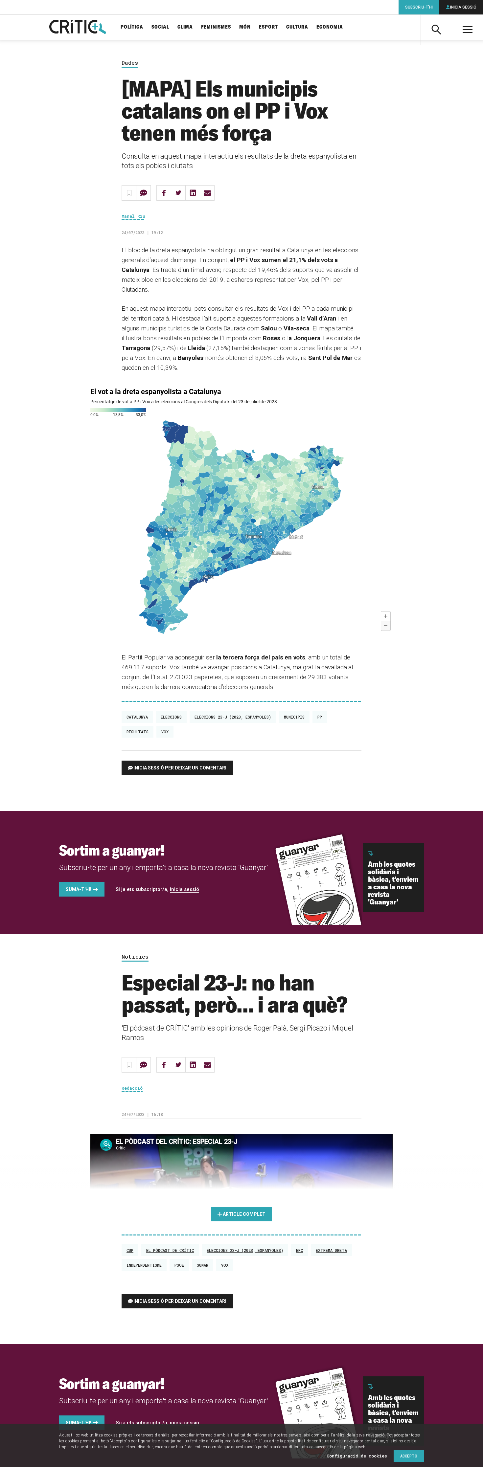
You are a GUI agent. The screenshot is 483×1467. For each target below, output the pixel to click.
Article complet (244, 1214)
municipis (294, 717)
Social (160, 27)
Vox (165, 731)
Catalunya (137, 717)
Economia (329, 27)
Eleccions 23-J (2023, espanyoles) (233, 717)
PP (319, 717)
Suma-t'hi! (78, 889)
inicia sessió (184, 889)
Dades (130, 62)
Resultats (137, 731)
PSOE (179, 1265)
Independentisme (144, 1265)
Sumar (202, 1265)
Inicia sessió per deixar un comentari (179, 767)
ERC (299, 1250)
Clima (185, 27)
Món (245, 27)
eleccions (171, 717)
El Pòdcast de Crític (170, 1250)
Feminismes (216, 27)
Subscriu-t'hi (419, 7)
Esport (268, 27)
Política (132, 27)
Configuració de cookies (357, 1455)
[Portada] (77, 27)
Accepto (408, 1455)
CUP (129, 1250)
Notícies (135, 956)
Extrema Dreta (331, 1250)
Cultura (297, 27)
